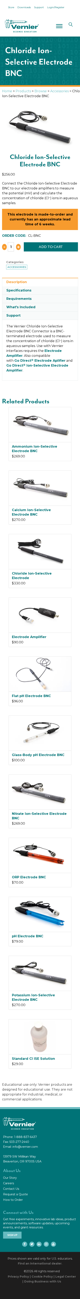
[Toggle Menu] (59, 26)
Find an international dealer (40, 1263)
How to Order (13, 1200)
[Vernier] (21, 26)
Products (23, 91)
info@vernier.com (25, 1147)
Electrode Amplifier (29, 637)
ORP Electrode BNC (29, 877)
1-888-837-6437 (25, 1137)
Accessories (59, 91)
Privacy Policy (18, 1276)
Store (11, 7)
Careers (8, 1183)
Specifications (18, 290)
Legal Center (65, 1276)
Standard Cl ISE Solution (33, 1059)
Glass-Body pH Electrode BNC (38, 755)
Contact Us (11, 1189)
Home (7, 91)
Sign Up (12, 1235)
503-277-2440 (19, 1142)
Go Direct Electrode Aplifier (39, 361)
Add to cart (51, 247)
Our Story (10, 1178)
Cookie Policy (42, 1276)
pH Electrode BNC (27, 936)
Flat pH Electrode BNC (31, 696)
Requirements (19, 299)
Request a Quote (15, 1194)
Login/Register (55, 7)
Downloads (24, 7)
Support (39, 7)
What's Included (20, 307)
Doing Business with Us (42, 1281)
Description (16, 282)
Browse (40, 91)
